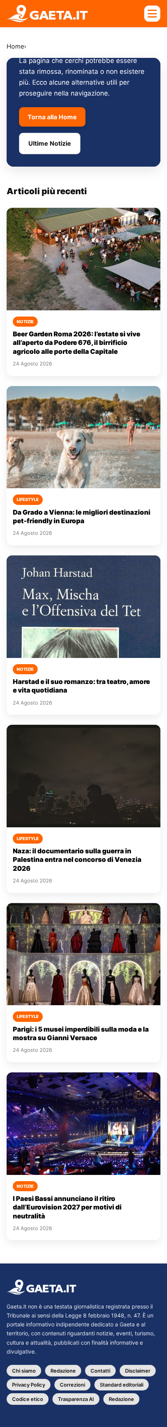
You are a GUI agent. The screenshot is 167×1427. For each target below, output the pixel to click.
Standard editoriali (121, 1385)
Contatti (100, 1371)
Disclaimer (137, 1371)
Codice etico (27, 1399)
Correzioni (72, 1385)
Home (15, 46)
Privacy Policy (28, 1385)
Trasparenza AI (76, 1399)
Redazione (63, 1371)
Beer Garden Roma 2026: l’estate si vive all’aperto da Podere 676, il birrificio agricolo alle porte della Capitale (76, 342)
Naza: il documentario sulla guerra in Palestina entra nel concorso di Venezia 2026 (77, 859)
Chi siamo (24, 1371)
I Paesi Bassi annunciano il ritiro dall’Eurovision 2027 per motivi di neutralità (67, 1207)
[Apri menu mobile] (152, 13)
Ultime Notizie (49, 143)
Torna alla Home (52, 117)
